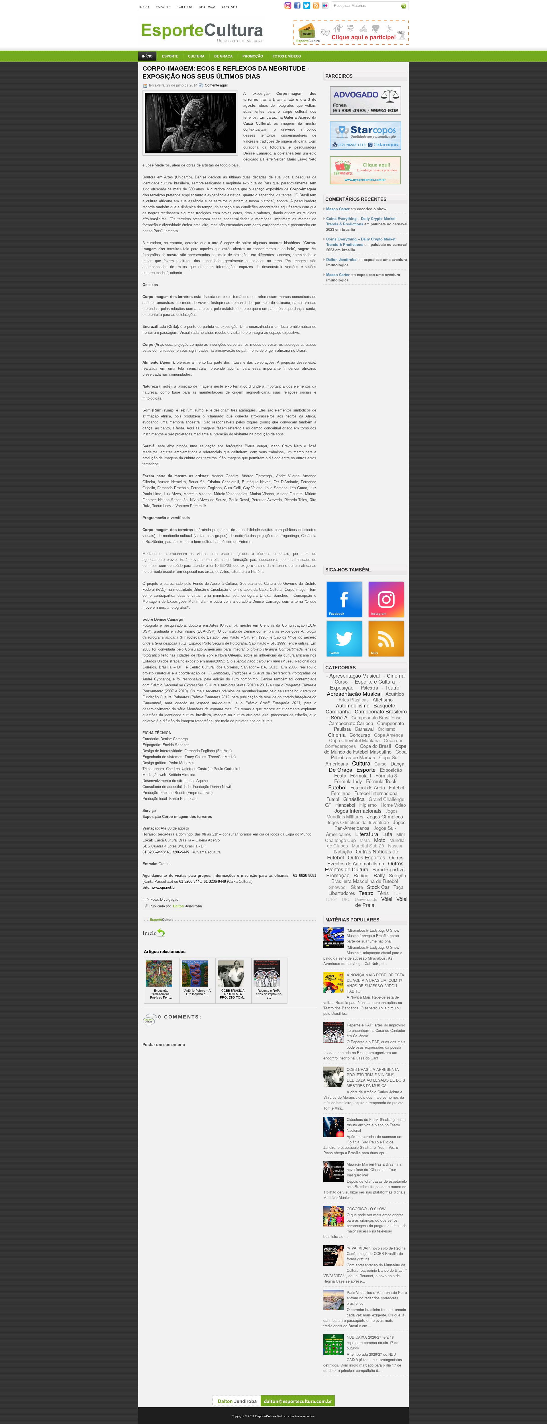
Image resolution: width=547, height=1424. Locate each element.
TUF (397, 893)
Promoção (252, 56)
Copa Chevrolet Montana (354, 740)
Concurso (360, 734)
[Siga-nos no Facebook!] (298, 7)
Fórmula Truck (381, 781)
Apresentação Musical (354, 693)
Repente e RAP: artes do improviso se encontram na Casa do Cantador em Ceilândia (376, 1030)
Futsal (332, 798)
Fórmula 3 (386, 775)
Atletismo (383, 699)
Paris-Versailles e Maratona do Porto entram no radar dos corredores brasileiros (377, 1298)
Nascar (395, 845)
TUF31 (331, 899)
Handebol (345, 804)
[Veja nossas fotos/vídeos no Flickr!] (326, 7)
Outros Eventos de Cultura (364, 866)
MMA (365, 840)
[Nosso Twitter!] (344, 656)
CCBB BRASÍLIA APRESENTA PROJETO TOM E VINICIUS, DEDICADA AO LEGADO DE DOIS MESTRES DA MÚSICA (376, 1077)
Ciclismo (386, 729)
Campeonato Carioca (350, 723)
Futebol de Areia (367, 787)
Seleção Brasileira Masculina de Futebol (368, 878)
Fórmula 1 (361, 775)
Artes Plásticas (353, 699)
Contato (229, 7)
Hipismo (368, 804)
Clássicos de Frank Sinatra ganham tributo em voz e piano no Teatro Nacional (376, 1125)
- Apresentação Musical (353, 675)
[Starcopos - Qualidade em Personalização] (365, 148)
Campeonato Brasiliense (377, 717)
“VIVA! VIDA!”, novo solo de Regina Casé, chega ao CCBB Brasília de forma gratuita (376, 1253)
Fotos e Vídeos (287, 56)
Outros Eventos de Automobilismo (365, 860)
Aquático (394, 693)
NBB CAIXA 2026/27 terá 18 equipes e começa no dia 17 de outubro (372, 1342)
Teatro (366, 892)
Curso (380, 763)
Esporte (163, 7)
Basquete (384, 705)
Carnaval (364, 728)
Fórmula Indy (348, 781)
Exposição (391, 769)
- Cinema (394, 675)
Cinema (337, 734)
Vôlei (386, 898)
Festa (340, 775)
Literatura (366, 833)
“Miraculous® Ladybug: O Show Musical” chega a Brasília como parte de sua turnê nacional (373, 935)
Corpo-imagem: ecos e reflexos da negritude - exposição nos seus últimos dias (225, 72)
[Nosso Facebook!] (344, 616)
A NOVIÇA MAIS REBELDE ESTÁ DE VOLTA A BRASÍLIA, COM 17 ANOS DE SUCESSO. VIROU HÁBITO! (375, 983)
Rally (379, 875)
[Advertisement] (365, 376)
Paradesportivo (388, 869)
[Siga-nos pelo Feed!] (317, 7)
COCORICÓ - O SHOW (366, 1208)
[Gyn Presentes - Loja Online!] (365, 183)
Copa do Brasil (375, 745)
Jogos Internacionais (357, 810)
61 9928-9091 (304, 875)
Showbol (338, 887)
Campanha (338, 711)
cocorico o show (371, 208)
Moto (379, 839)
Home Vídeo (393, 805)
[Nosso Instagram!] (386, 616)
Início (144, 7)
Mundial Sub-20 (368, 845)
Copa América (388, 735)
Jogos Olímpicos (385, 816)
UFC (346, 899)
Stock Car (378, 886)
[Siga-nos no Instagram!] (288, 7)
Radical (362, 875)
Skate (357, 886)
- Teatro (390, 687)
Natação (343, 851)
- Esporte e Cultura (373, 681)
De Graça (207, 7)
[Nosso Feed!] (386, 656)
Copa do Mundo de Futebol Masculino (365, 748)
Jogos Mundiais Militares (362, 814)
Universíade (366, 899)
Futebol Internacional (376, 793)
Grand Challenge (386, 798)
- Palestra (368, 687)
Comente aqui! (216, 85)
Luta (387, 833)
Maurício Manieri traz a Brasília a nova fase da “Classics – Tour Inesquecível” (374, 1169)
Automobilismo (353, 705)
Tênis (383, 892)
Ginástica (354, 798)
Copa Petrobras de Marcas (369, 754)
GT (328, 804)
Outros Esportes (366, 857)
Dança (397, 763)
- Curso (340, 681)
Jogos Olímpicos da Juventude (358, 822)
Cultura (184, 7)
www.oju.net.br (163, 887)
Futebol (337, 787)
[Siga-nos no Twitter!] (307, 7)
